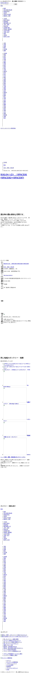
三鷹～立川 (6, 32)
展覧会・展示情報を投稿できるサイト (13, 648)
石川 (4, 75)
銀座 (4, 8)
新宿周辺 (5, 21)
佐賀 (4, 107)
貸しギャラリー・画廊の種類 (10, 639)
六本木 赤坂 (6, 30)
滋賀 (4, 87)
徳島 (4, 101)
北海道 (5, 53)
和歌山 (5, 92)
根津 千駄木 (6, 20)
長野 (4, 80)
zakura (28, 454)
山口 (4, 99)
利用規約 (8, 666)
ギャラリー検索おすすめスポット (12, 640)
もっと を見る (13, 457)
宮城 (4, 59)
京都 (4, 44)
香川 (4, 103)
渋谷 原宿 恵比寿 (7, 10)
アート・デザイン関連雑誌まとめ (12, 651)
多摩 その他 (6, 36)
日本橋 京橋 (6, 27)
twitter (7, 669)
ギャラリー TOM (25, 369)
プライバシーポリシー (12, 668)
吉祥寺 (5, 13)
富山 (4, 74)
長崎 (4, 113)
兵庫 (4, 89)
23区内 (5, 35)
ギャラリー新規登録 (10, 128)
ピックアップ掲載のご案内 (10, 655)
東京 (2, 5)
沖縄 (4, 116)
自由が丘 (5, 26)
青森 (4, 54)
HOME (5, 162)
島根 (4, 95)
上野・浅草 (6, 24)
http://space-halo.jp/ (8, 275)
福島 (4, 62)
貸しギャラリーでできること (10, 643)
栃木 (4, 65)
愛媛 (4, 104)
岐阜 (4, 84)
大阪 (4, 43)
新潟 (4, 72)
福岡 (4, 50)
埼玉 (4, 68)
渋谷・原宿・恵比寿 (8, 167)
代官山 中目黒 (7, 14)
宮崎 (4, 110)
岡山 (4, 96)
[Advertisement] (15, 145)
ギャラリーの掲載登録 (12, 662)
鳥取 (4, 93)
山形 (4, 60)
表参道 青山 (6, 11)
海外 (4, 118)
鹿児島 (5, 115)
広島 (4, 98)
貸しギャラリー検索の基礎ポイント (12, 642)
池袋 (4, 33)
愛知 (4, 83)
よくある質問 (9, 665)
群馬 (4, 66)
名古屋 (5, 49)
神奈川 (5, 71)
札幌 (4, 46)
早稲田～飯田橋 (7, 29)
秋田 (4, 57)
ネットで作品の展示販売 (9, 649)
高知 (4, 106)
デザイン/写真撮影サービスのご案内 (12, 653)
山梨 (4, 78)
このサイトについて (11, 663)
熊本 (4, 109)
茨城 (4, 63)
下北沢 (5, 18)
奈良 (4, 90)
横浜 (4, 47)
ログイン (3, 128)
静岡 (4, 81)
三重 (4, 86)
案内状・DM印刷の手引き (10, 646)
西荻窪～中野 (6, 16)
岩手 (4, 56)
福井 (4, 77)
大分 (4, 112)
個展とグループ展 (8, 645)
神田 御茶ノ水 (7, 23)
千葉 (4, 69)
